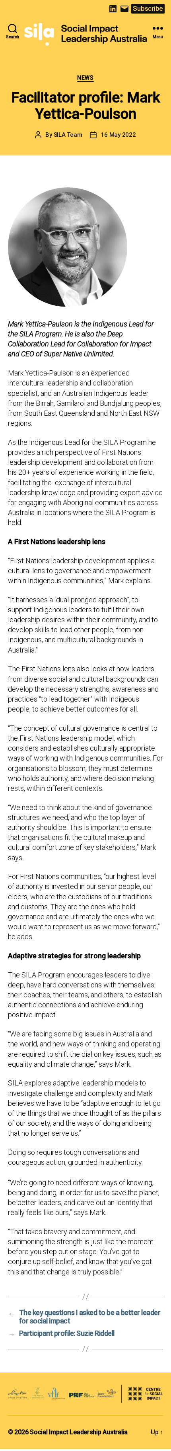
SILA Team (68, 134)
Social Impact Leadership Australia (79, 1432)
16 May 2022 (118, 134)
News (85, 78)
